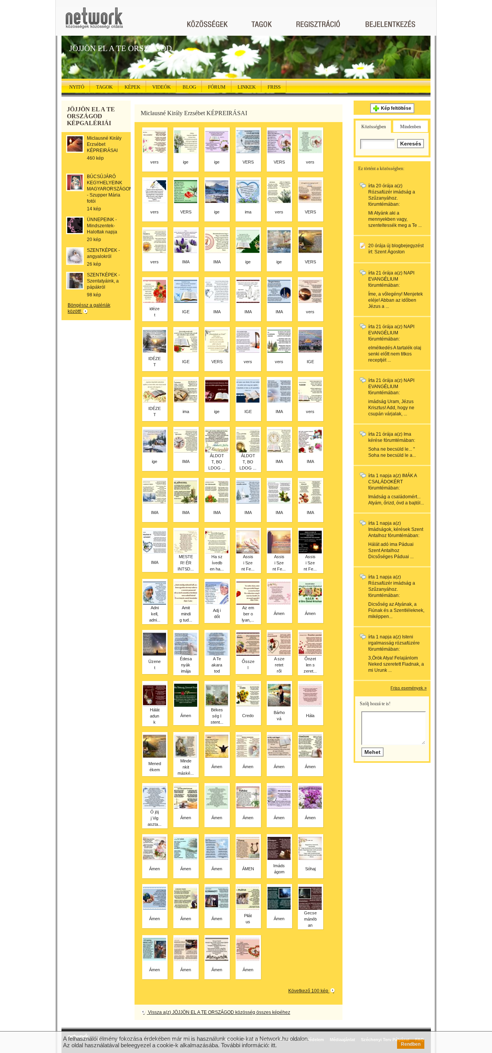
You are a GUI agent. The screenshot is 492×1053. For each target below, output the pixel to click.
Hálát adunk (155, 716)
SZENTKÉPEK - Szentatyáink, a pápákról (103, 281)
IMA (185, 262)
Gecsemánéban (310, 919)
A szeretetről (279, 664)
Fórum (217, 87)
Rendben (411, 1044)
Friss (274, 87)
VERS (248, 162)
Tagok (104, 87)
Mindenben (410, 126)
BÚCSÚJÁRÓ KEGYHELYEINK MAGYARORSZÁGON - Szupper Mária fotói (110, 189)
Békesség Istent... (217, 716)
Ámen (279, 613)
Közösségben (373, 126)
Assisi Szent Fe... (247, 562)
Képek (132, 87)
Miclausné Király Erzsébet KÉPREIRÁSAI (104, 144)
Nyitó (76, 87)
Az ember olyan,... (248, 613)
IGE (185, 311)
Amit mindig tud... (186, 613)
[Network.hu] (94, 21)
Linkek (247, 87)
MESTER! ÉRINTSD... (186, 562)
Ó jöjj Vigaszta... (154, 818)
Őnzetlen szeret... (310, 664)
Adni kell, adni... (154, 613)
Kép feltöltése (396, 108)
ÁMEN (248, 868)
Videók (161, 87)
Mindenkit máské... (186, 767)
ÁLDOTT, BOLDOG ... (216, 461)
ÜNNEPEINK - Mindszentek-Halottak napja (102, 226)
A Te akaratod (216, 664)
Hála (310, 715)
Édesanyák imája (186, 664)
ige (185, 162)
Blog (189, 87)
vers (154, 162)
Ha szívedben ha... (217, 562)
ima (248, 212)
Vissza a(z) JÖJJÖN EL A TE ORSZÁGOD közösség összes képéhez (218, 1012)
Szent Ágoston (389, 252)
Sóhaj (310, 868)
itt (273, 1045)
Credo (248, 715)
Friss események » (409, 688)
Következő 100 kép (308, 990)
